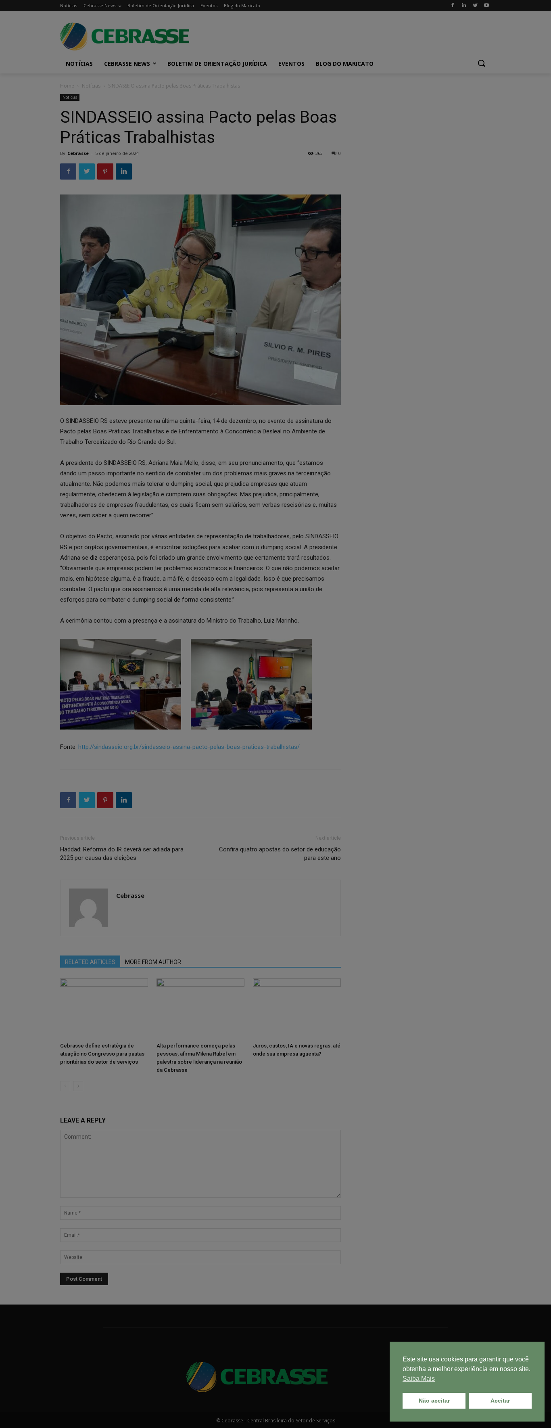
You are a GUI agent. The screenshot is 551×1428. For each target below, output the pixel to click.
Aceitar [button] (500, 1400)
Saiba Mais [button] (419, 1378)
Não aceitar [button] (434, 1400)
